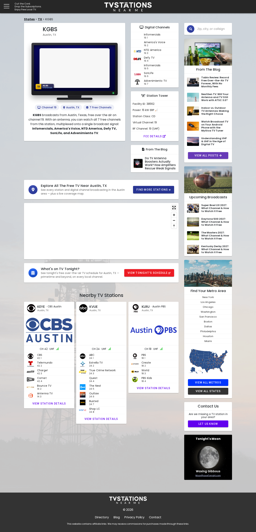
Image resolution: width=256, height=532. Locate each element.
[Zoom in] (174, 215)
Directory (102, 517)
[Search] (190, 29)
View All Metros (208, 382)
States (29, 19)
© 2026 (128, 510)
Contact (155, 517)
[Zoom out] (174, 220)
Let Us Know (208, 423)
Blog (116, 517)
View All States (208, 391)
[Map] (101, 231)
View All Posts (206, 155)
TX (40, 19)
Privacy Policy (134, 517)
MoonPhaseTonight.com (208, 475)
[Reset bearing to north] (174, 226)
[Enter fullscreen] (174, 207)
